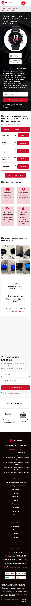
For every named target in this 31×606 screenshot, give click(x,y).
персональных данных (15, 393)
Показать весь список (15, 175)
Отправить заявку (15, 100)
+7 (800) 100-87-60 (15, 312)
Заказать (23, 135)
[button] (3, 419)
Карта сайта (24, 600)
